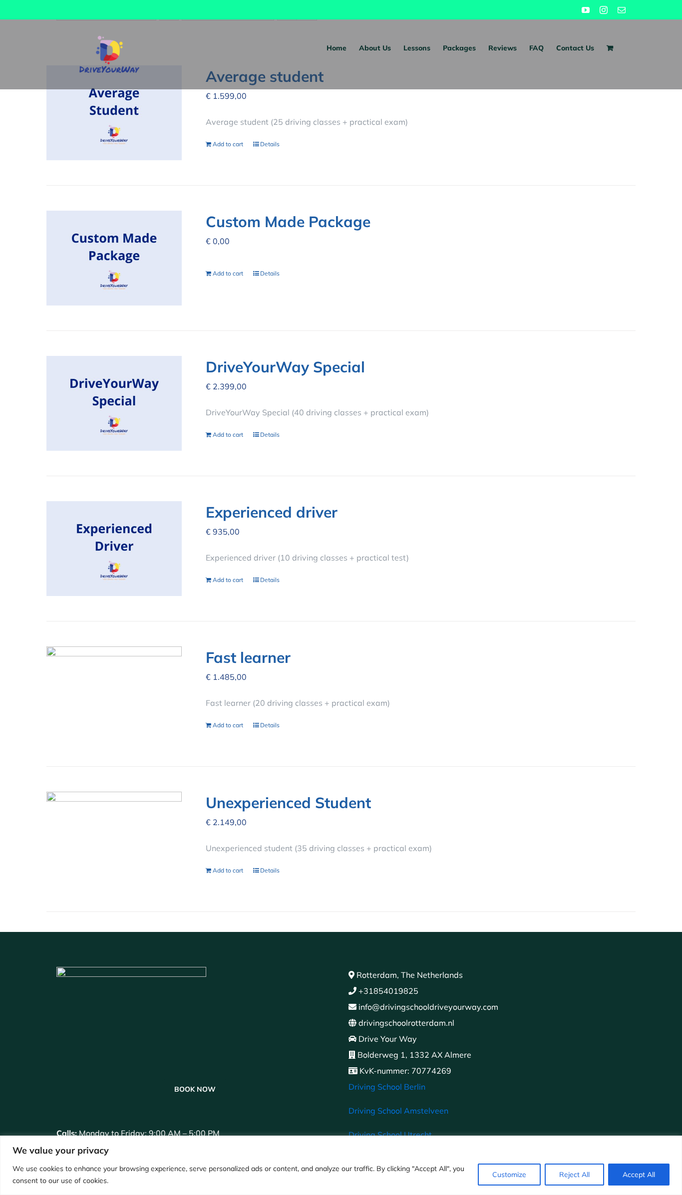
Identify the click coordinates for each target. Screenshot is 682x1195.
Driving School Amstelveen (398, 1111)
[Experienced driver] (114, 548)
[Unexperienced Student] (114, 839)
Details (270, 144)
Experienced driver (272, 512)
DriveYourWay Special (285, 366)
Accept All (639, 1174)
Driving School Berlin (386, 1087)
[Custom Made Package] (114, 258)
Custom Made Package (288, 221)
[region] (341, 1165)
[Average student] (114, 112)
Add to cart (228, 144)
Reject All (574, 1174)
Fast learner (248, 657)
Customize (509, 1174)
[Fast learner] (114, 693)
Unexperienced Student (288, 802)
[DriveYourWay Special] (114, 403)
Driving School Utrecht (390, 1135)
